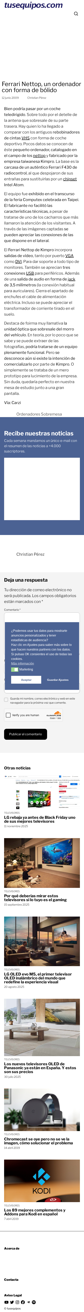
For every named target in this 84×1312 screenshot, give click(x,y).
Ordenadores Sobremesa (39, 414)
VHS (25, 138)
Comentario (12, 609)
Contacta (11, 1280)
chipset (70, 179)
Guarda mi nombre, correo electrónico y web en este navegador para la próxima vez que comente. (42, 700)
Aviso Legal (13, 1295)
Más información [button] (22, 663)
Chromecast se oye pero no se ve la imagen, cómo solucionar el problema (38, 1141)
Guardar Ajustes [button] (58, 679)
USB (30, 273)
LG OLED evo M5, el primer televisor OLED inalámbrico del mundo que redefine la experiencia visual (38, 978)
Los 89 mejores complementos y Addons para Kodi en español (34, 1212)
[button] (14, 670)
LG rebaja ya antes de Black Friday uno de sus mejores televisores (39, 819)
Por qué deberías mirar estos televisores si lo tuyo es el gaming (35, 898)
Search (76, 14)
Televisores (12, 812)
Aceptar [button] (26, 679)
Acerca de (11, 1248)
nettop (39, 155)
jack (71, 279)
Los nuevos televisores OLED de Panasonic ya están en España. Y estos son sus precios (40, 1068)
